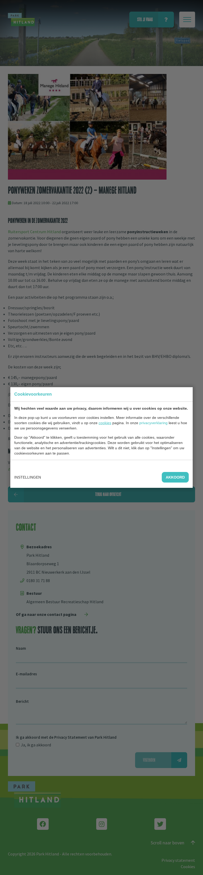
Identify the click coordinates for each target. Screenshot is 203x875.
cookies (105, 423)
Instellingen (27, 477)
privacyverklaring (153, 423)
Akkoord (175, 477)
